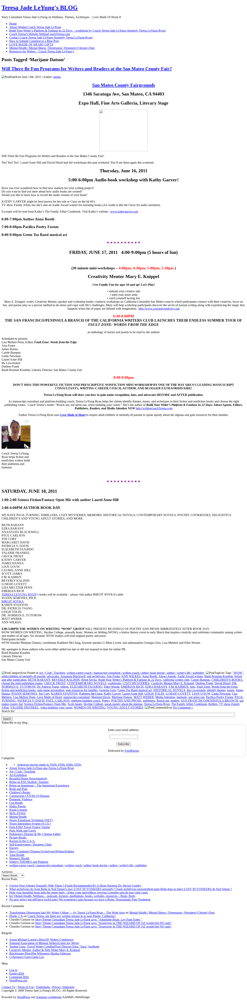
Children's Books (19, 792)
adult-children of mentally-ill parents (24, 676)
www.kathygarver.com (124, 211)
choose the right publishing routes (22, 683)
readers (175, 700)
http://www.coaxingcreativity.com (159, 308)
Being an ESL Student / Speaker (29, 782)
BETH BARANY (39, 679)
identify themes (216, 690)
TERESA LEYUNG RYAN (19, 594)
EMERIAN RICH (132, 686)
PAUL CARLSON (58, 700)
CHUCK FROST (55, 683)
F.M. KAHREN (179, 686)
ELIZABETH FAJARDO (86, 686)
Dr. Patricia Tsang (48, 686)
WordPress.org (18, 980)
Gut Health (16, 802)
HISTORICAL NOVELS (169, 690)
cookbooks (114, 683)
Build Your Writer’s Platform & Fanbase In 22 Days (129, 679)
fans (192, 686)
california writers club (176, 679)
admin (57, 77)
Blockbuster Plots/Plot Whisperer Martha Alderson (40, 953)
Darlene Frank (204, 683)
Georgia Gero (107, 690)
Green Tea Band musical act (135, 690)
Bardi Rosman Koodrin (218, 676)
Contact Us (8, 987)
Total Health (16, 855)
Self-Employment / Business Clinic (30, 844)
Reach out (163, 700)
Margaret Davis (100, 697)
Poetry (106, 700)
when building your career (56, 707)
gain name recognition (50, 690)
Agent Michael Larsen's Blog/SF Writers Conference (41, 939)
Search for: (8, 711)
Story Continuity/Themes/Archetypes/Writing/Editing (41, 851)
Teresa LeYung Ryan (157, 704)
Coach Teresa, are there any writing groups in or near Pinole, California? (71, 916)
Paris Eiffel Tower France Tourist (29, 827)
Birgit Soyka (89, 679)
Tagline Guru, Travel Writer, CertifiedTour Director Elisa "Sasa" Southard (54, 946)
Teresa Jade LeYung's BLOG (40, 7)
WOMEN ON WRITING (90, 707)
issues (230, 690)
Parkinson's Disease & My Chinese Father (35, 834)
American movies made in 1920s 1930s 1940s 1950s (49, 764)
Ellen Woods (111, 686)
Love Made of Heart (49, 697)
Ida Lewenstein (196, 690)
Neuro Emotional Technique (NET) (31, 820)
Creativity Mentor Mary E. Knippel (172, 683)
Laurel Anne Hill (132, 693)
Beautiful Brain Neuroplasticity (28, 778)
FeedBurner (132, 750)
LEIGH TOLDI (154, 693)
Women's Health (19, 858)
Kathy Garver (112, 693)
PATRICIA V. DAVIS (31, 700)
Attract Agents (167, 676)
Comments (19, 977)
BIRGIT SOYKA (13, 601)
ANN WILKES (131, 676)
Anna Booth (149, 676)
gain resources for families (82, 690)
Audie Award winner (190, 676)
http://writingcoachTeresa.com (154, 408)
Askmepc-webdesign (49, 997)
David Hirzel (222, 683)
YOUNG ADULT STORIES (125, 707)
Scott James (75, 704)
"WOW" (238, 672)
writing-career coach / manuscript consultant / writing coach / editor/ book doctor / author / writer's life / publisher (135, 672)
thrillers (212, 704)
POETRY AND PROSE (126, 700)
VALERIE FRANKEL (24, 707)
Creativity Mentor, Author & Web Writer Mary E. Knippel (44, 950)
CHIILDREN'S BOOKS (226, 679)
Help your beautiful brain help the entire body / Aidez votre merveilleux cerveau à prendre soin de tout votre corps (78, 892)
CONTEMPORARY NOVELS (86, 683)
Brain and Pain (18, 789)
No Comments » (183, 707)
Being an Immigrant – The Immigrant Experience (39, 785)
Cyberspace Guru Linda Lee (26, 957)
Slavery (14, 848)
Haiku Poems (17, 806)
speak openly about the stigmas (123, 704)
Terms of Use (25, 987)
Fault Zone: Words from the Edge (217, 686)
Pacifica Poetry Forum (219, 697)
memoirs (182, 697)
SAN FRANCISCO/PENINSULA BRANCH (209, 700)
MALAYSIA (17, 813)
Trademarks (43, 987)
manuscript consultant (76, 697)
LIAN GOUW (201, 693)
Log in (13, 970)
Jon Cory (44, 693)
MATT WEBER (144, 697)
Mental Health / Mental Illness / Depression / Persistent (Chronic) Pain (172, 912)
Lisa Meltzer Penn (24, 697)
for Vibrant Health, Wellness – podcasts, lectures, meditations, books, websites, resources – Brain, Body (72, 896)
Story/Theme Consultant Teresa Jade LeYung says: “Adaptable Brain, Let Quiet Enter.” (88, 919)
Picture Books (17, 837)
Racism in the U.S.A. (22, 841)
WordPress (23, 997)
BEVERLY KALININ (66, 679)
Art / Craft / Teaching (52, 672)
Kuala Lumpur (18, 809)
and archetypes (96, 676)
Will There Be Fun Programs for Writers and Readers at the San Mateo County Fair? (87, 68)
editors (64, 686)
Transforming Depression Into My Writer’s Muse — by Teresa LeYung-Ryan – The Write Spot (67, 912)
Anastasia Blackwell (72, 676)
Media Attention (165, 697)
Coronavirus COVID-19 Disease (29, 796)
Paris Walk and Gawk (22, 830)
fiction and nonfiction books (19, 690)
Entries (16, 973)
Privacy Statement (63, 987)
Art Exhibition (18, 775)
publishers (149, 700)
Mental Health (18, 816)
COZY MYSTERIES (136, 683)
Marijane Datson (122, 697)
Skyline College (93, 704)
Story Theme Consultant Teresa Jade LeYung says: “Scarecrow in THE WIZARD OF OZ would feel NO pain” (103, 923)
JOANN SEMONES (24, 693)
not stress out (196, 697)
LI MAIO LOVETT (178, 693)
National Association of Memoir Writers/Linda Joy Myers (44, 943)
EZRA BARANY (156, 686)
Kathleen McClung (90, 693)
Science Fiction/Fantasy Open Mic (45, 704)
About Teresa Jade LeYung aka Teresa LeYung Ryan (41, 768)
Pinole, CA (16, 916)
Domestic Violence (20, 799)
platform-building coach (85, 700)
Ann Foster (113, 676)
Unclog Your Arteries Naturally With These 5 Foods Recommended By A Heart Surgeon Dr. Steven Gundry (75, 885)
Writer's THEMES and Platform (28, 861)
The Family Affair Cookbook (189, 704)
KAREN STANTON (64, 693)
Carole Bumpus (200, 679)
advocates (53, 676)
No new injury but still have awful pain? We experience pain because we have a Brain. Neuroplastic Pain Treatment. (80, 899)
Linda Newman (221, 693)
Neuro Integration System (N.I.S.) (30, 823)
